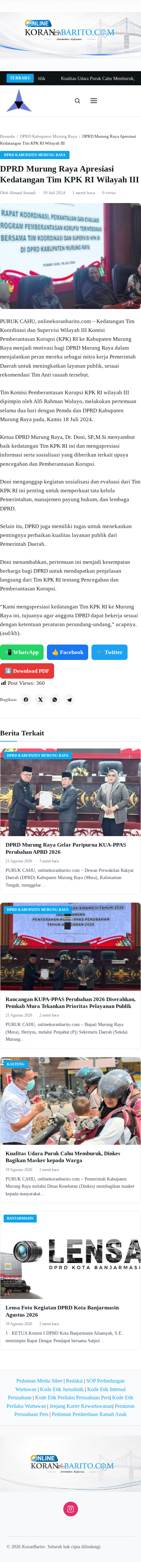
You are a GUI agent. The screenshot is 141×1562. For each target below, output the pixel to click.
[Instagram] (70, 1509)
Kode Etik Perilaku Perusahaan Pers (72, 1397)
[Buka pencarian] (77, 100)
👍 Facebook (67, 652)
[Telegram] (69, 699)
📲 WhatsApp (22, 652)
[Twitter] (40, 699)
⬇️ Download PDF (27, 671)
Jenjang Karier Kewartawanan (81, 1406)
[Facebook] (25, 699)
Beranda (7, 136)
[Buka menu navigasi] (93, 100)
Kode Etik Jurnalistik (62, 1389)
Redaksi (74, 1381)
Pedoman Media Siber (39, 1381)
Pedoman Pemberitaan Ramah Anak (89, 1414)
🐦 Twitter (109, 652)
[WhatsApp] (54, 699)
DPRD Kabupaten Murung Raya (48, 136)
